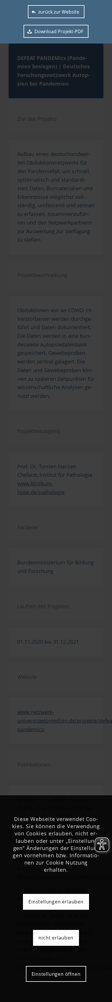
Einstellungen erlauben (56, 902)
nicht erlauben (55, 938)
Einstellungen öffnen (56, 974)
